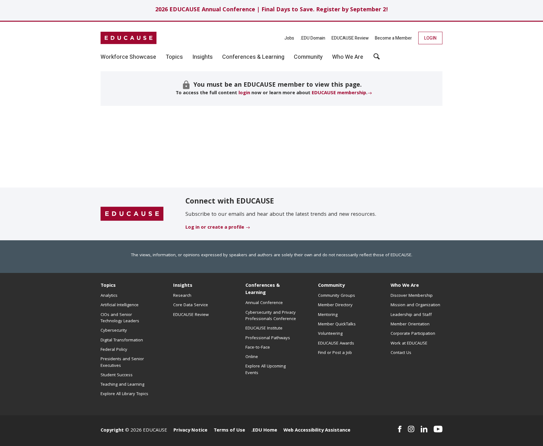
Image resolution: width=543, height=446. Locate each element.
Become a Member (393, 38)
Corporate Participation (413, 333)
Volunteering (330, 333)
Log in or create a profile (214, 228)
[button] (377, 58)
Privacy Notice (190, 431)
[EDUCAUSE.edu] (128, 38)
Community (331, 286)
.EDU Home (264, 431)
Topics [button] (174, 57)
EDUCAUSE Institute (263, 328)
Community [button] (308, 57)
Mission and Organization (415, 305)
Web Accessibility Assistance (316, 431)
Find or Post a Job (335, 353)
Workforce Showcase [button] (128, 57)
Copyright (112, 431)
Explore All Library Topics (124, 394)
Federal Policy (114, 349)
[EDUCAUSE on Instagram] (411, 429)
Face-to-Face (257, 347)
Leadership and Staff (411, 315)
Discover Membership (412, 295)
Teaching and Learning (122, 384)
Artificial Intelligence (120, 305)
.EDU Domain (312, 38)
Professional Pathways (267, 338)
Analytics (109, 295)
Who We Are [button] (347, 57)
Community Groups (336, 295)
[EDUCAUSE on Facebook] (399, 429)
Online (251, 357)
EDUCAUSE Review (350, 38)
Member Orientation (410, 324)
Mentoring (327, 315)
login (244, 93)
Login (430, 38)
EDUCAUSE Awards (336, 343)
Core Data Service (190, 305)
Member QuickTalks (337, 324)
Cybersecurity (114, 330)
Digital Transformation (122, 340)
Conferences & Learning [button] (253, 57)
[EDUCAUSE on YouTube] (438, 429)
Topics (108, 286)
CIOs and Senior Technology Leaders (120, 318)
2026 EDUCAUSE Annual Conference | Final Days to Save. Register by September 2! (271, 10)
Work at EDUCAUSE (409, 343)
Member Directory (335, 305)
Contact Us (401, 353)
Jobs (289, 38)
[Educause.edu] (132, 214)
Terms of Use (229, 431)
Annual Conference (264, 303)
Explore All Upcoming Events (265, 369)
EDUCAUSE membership (339, 93)
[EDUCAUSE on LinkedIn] (424, 429)
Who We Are (405, 286)
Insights (182, 286)
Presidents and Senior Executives (122, 362)
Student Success (117, 375)
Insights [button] (202, 57)
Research (182, 295)
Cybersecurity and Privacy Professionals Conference (270, 316)
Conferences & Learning (262, 289)
